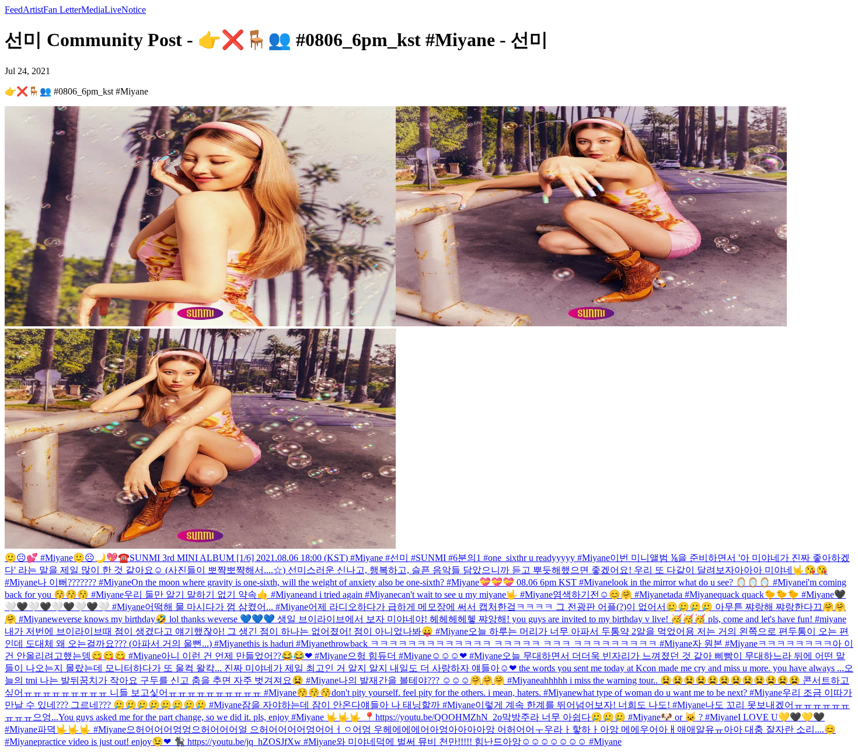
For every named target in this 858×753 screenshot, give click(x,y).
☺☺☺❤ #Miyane (466, 656)
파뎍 (46, 729)
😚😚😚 (314, 693)
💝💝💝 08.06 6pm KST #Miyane (545, 582)
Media (92, 10)
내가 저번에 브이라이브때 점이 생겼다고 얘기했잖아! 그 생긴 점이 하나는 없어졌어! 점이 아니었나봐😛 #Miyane (236, 631)
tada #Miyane (692, 594)
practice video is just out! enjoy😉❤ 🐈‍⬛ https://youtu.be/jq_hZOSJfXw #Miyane (186, 742)
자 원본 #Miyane (725, 644)
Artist (33, 10)
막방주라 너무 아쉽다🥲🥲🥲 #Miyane (581, 717)
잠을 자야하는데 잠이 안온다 (301, 705)
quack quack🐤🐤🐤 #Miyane (775, 594)
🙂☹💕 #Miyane (39, 558)
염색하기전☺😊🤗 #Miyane (610, 594)
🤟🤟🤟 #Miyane (91, 729)
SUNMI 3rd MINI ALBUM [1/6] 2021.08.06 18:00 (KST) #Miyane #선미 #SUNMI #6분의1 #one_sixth (327, 558)
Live (112, 10)
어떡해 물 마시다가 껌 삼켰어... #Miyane (226, 607)
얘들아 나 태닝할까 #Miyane (418, 705)
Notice (133, 10)
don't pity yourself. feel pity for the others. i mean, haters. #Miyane (454, 693)
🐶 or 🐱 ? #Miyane (699, 717)
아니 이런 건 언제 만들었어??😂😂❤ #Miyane (254, 656)
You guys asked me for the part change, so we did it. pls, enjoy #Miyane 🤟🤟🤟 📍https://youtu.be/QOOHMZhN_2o (280, 717)
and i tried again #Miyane (350, 594)
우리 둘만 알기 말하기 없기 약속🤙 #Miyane (214, 594)
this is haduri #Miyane (288, 644)
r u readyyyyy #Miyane (567, 558)
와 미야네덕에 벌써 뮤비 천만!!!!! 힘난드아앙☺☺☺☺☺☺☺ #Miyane (479, 742)
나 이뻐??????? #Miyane (84, 582)
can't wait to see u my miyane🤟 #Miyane (475, 594)
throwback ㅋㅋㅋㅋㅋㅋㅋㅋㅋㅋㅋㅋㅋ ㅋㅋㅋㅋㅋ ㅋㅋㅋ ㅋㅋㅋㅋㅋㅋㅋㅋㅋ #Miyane (510, 644)
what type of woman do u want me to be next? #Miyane (679, 693)
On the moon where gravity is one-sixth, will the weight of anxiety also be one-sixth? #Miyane (305, 582)
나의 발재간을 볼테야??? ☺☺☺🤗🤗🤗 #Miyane (439, 680)
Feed (14, 10)
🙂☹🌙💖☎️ (101, 558)
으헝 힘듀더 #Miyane (389, 656)
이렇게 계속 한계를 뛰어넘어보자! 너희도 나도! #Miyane (590, 705)
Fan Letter (62, 10)
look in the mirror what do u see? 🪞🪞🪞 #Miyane (708, 582)
